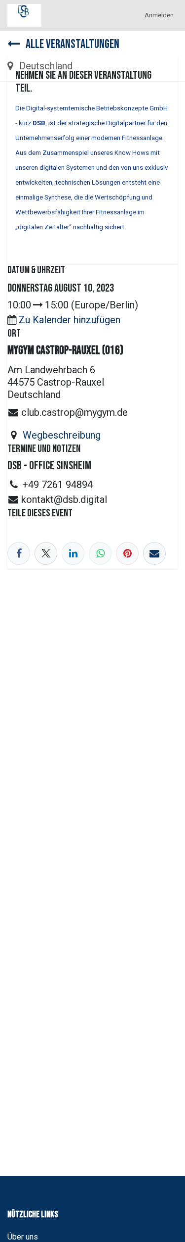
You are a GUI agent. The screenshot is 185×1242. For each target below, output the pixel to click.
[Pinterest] (127, 553)
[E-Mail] (154, 553)
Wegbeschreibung (62, 435)
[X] (46, 553)
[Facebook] (18, 553)
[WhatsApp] (100, 553)
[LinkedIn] (73, 553)
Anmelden (159, 15)
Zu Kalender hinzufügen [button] (69, 320)
